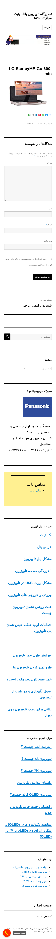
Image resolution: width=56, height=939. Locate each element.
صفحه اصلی (43, 905)
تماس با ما (35, 490)
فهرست (47, 27)
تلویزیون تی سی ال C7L (33, 876)
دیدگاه (48, 163)
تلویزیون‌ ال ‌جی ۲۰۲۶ (35, 881)
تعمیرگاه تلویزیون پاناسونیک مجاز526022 (35, 928)
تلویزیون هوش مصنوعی (34, 885)
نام (50, 208)
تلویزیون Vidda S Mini (34, 871)
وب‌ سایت (48, 241)
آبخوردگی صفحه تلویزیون (33, 571)
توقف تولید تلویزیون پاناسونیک (30, 867)
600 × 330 (31, 123)
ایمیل (49, 225)
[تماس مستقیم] (7, 933)
